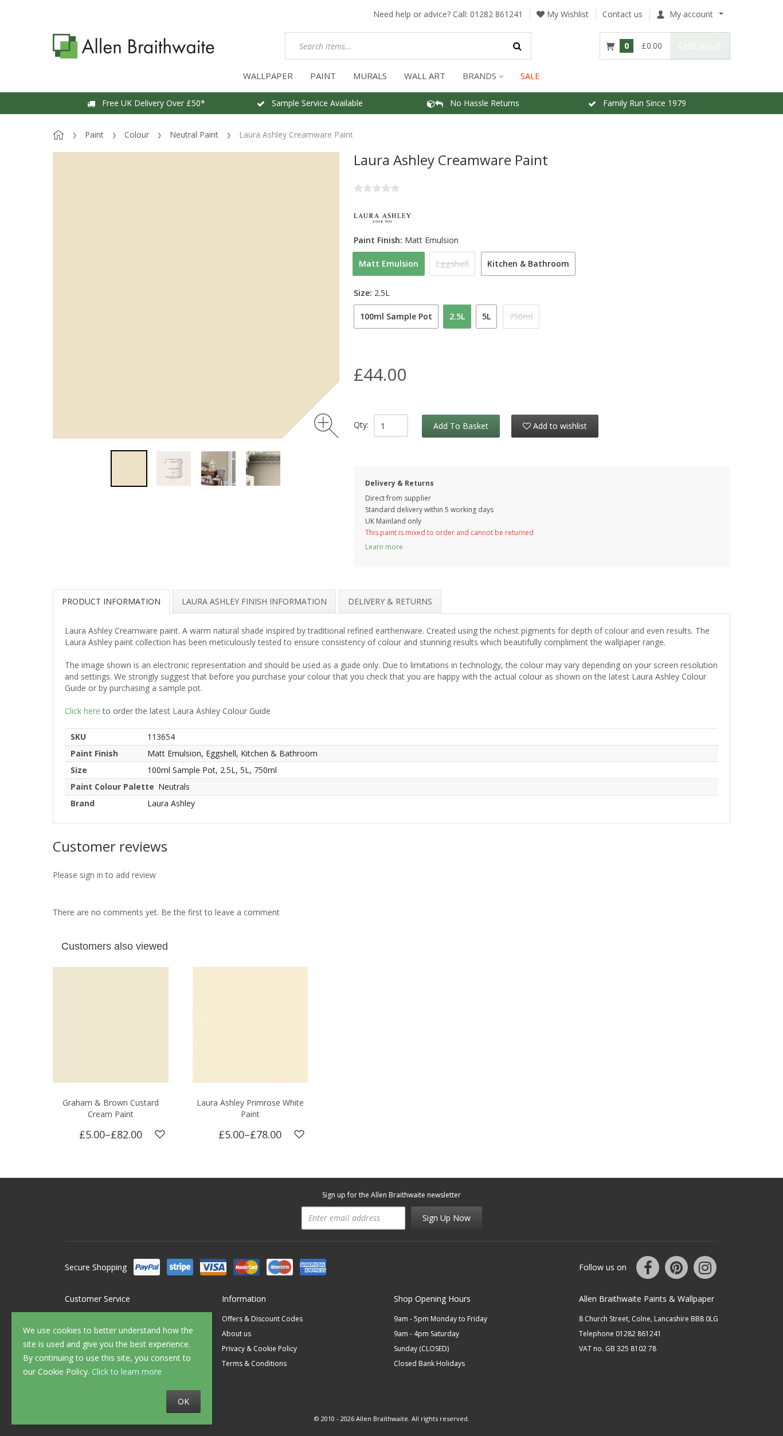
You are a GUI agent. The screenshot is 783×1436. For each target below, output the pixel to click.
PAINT (323, 75)
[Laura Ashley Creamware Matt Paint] (129, 468)
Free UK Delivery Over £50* (150, 102)
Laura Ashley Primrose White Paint (250, 1108)
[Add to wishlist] (160, 1134)
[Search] (517, 46)
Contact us (622, 14)
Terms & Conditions (254, 1363)
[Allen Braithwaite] (134, 46)
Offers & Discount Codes (262, 1319)
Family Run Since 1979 (641, 102)
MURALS (370, 75)
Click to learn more (127, 1371)
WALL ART (424, 75)
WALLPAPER (268, 75)
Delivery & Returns (390, 601)
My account (691, 14)
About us (236, 1334)
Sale (530, 75)
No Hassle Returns (481, 102)
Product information (111, 601)
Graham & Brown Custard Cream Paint (110, 1108)
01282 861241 (496, 14)
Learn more (384, 547)
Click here (82, 710)
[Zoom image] (326, 425)
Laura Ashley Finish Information (254, 601)
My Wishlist (567, 14)
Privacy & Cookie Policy (259, 1348)
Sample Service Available (314, 102)
